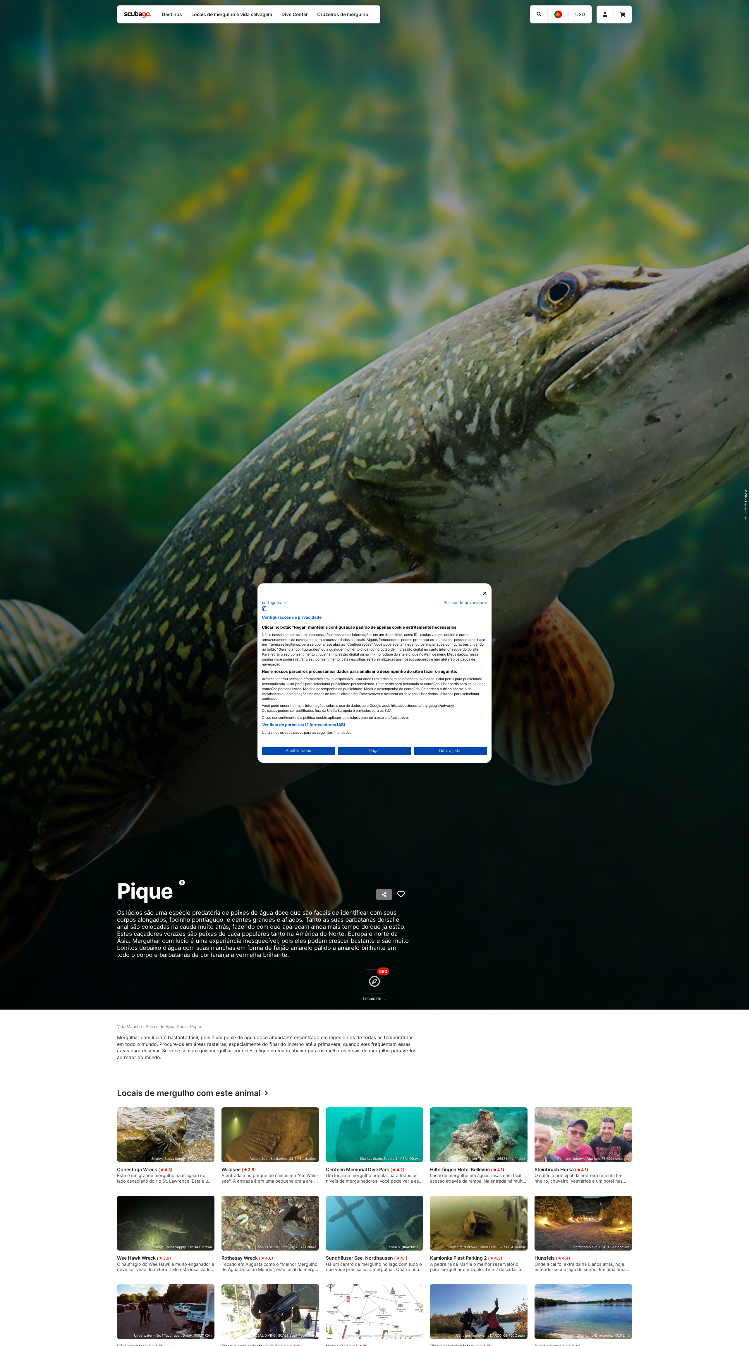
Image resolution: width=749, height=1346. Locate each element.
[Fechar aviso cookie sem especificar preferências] (484, 593)
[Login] (605, 14)
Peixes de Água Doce (166, 1026)
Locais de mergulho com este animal (189, 1093)
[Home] (137, 14)
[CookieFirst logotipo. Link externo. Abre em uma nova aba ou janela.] (264, 608)
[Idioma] (557, 14)
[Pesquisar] (538, 14)
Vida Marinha (129, 1026)
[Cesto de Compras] (623, 14)
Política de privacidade (465, 602)
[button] (274, 602)
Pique (195, 1026)
